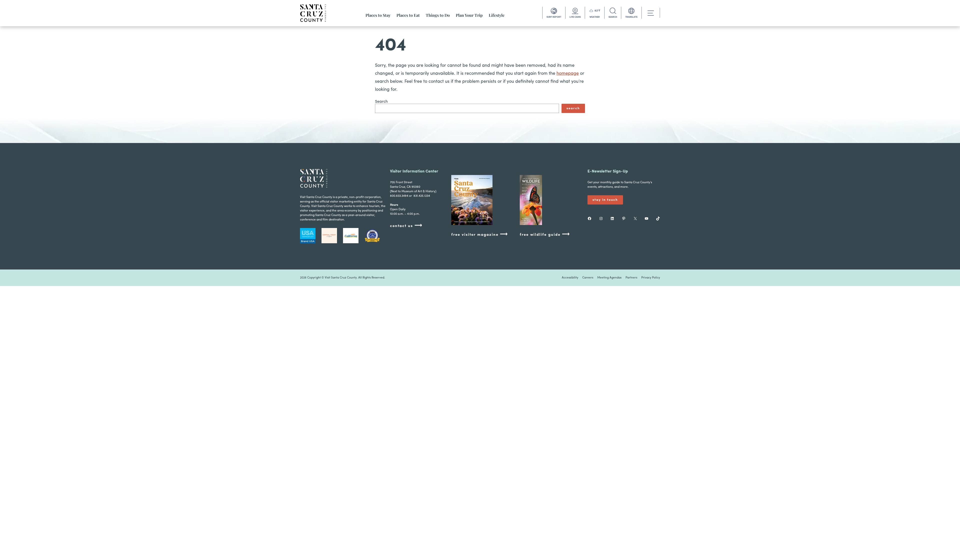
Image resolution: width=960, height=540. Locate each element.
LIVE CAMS (575, 17)
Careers (587, 277)
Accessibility (570, 277)
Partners (631, 277)
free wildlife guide (545, 234)
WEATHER (595, 17)
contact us (406, 225)
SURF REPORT (553, 17)
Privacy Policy (650, 277)
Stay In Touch (605, 200)
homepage (567, 74)
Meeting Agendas (609, 277)
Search (381, 102)
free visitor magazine (479, 234)
